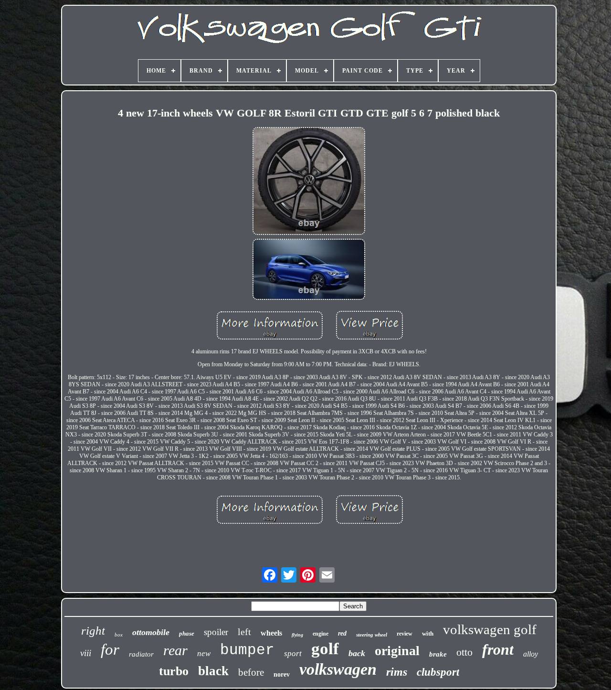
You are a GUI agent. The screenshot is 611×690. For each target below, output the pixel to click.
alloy (530, 654)
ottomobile (150, 632)
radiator (141, 654)
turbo (174, 671)
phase (186, 633)
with (427, 633)
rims (396, 672)
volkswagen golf (490, 629)
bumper (247, 650)
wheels (271, 633)
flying (297, 634)
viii (85, 653)
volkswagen (338, 669)
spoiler (216, 632)
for (110, 649)
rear (175, 650)
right (93, 630)
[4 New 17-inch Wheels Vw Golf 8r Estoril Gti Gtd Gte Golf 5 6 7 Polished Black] (308, 182)
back (356, 653)
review (404, 633)
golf (325, 648)
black (213, 671)
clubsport (438, 672)
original (397, 650)
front (498, 649)
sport (293, 653)
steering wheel (371, 634)
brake (438, 654)
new (204, 653)
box (119, 634)
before (251, 672)
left (244, 631)
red (342, 633)
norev (282, 674)
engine (320, 633)
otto (464, 652)
